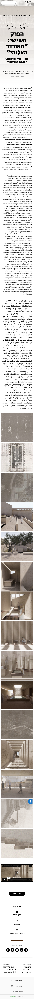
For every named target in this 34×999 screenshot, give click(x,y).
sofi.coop (12, 997)
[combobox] (9, 3)
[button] (26, 950)
